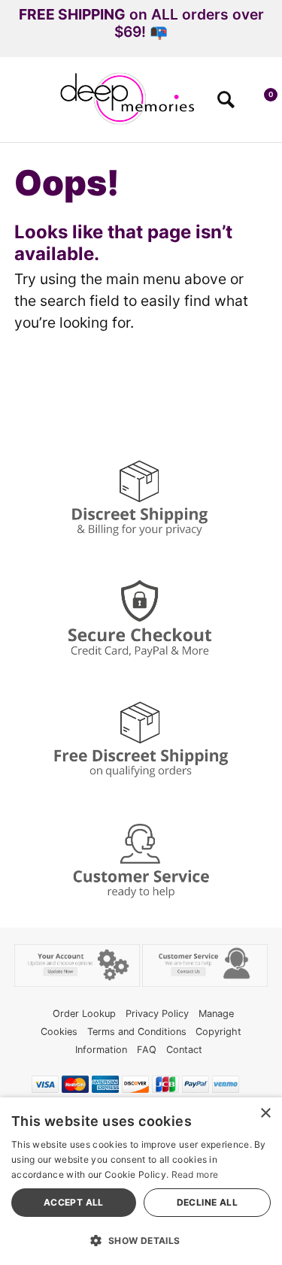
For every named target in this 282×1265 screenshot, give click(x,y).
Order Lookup (84, 1013)
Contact (184, 1049)
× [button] (265, 1113)
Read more (195, 1174)
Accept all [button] (74, 1202)
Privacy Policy (157, 1013)
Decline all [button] (207, 1202)
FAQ (146, 1049)
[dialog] (141, 1181)
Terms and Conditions (136, 1031)
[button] (18, 104)
